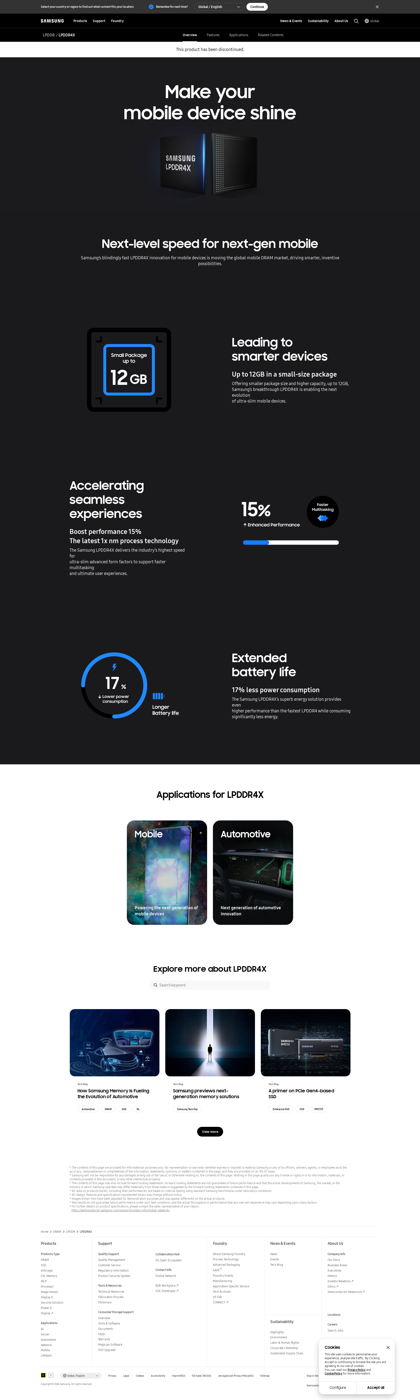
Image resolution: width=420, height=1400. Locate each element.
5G (138, 1109)
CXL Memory (49, 1276)
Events (274, 1259)
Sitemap (265, 1375)
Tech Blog (276, 1265)
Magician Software (110, 1344)
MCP (44, 1281)
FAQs (101, 1334)
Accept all (375, 1387)
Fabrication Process (110, 1297)
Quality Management (111, 1260)
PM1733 (319, 1109)
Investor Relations (339, 1281)
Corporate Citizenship (284, 1348)
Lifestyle (46, 1355)
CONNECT (219, 1302)
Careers (333, 1324)
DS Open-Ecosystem (169, 1260)
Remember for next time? (172, 7)
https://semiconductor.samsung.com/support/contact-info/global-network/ (120, 1210)
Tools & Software (109, 1323)
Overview (190, 35)
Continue (257, 6)
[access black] (43, 1375)
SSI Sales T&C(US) (201, 1375)
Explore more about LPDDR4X (209, 969)
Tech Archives (222, 1292)
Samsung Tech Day (187, 1109)
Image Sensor (49, 1292)
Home (44, 1232)
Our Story (334, 1260)
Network (46, 1345)
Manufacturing (222, 1281)
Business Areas (337, 1265)
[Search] (156, 985)
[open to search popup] (356, 21)
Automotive (88, 1109)
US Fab (217, 1297)
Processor (47, 1286)
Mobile (45, 1350)
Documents (105, 1329)
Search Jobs (335, 1330)
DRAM (108, 1109)
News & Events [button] (291, 20)
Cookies (140, 1375)
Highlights (277, 1332)
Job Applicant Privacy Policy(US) (236, 1375)
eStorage (46, 1270)
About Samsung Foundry (229, 1254)
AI (42, 1329)
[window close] (388, 1347)
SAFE (217, 1270)
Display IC (47, 1297)
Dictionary (105, 1302)
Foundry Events (223, 1275)
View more (210, 1131)
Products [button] (80, 20)
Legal (126, 1375)
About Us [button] (341, 20)
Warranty (104, 1339)
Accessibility (158, 1375)
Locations (334, 1315)
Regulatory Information (113, 1270)
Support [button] (99, 20)
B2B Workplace (165, 1285)
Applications (238, 35)
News (273, 1254)
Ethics (331, 1286)
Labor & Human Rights (284, 1343)
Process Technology (226, 1259)
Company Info (336, 1254)
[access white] (51, 1375)
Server (45, 1334)
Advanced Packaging (226, 1265)
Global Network (166, 1276)
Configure (338, 1387)
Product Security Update (114, 1276)
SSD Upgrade (106, 1350)
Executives (334, 1270)
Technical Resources (111, 1292)
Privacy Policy (357, 1370)
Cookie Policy (333, 1373)
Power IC (46, 1308)
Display (45, 1313)
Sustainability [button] (318, 20)
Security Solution (52, 1302)
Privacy (112, 1375)
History (332, 1276)
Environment (278, 1337)
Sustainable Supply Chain (286, 1353)
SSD (124, 1109)
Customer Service (109, 1265)
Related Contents (270, 35)
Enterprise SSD (281, 1109)
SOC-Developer (165, 1291)
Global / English (210, 6)
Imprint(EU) (178, 1375)
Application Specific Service (231, 1286)
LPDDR (49, 35)
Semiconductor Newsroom (345, 1292)
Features (213, 35)
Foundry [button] (117, 20)
